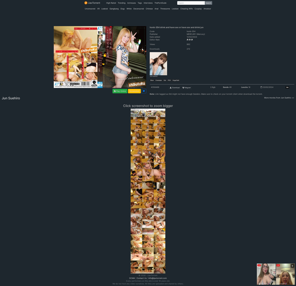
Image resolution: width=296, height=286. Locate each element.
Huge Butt (176, 80)
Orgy (122, 9)
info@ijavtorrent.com (157, 278)
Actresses (131, 3)
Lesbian (175, 9)
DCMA (132, 278)
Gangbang (114, 9)
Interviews (148, 3)
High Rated (111, 3)
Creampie (159, 80)
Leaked (104, 9)
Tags (140, 3)
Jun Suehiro (153, 76)
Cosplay (198, 9)
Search (208, 3)
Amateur (207, 9)
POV (169, 80)
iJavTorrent (93, 3)
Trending (121, 3)
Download (176, 88)
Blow (152, 80)
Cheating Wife (186, 9)
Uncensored (90, 9)
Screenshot (134, 91)
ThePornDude (160, 3)
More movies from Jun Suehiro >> (279, 98)
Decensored (138, 9)
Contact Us (142, 278)
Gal (165, 80)
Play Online (121, 91)
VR (98, 9)
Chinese (149, 9)
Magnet (187, 88)
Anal (156, 9)
